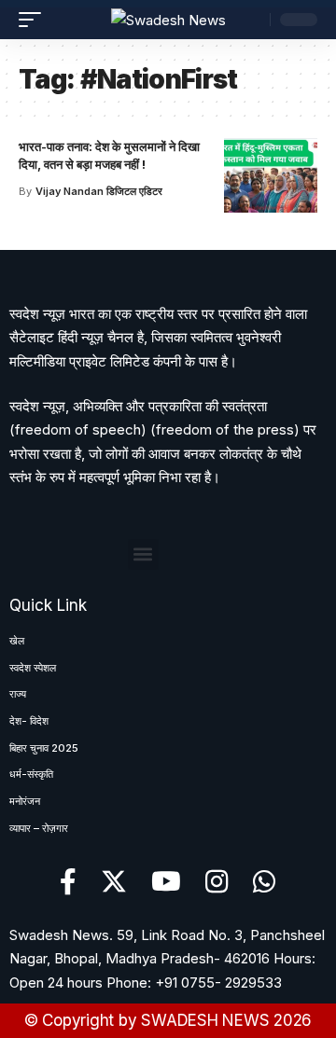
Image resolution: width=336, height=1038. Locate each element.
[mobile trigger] (34, 19)
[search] (251, 19)
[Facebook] (68, 882)
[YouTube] (166, 882)
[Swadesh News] (168, 20)
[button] (143, 554)
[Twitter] (114, 882)
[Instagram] (217, 882)
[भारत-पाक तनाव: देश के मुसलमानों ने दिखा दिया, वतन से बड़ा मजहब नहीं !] (270, 175)
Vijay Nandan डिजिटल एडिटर (98, 191)
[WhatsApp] (264, 882)
